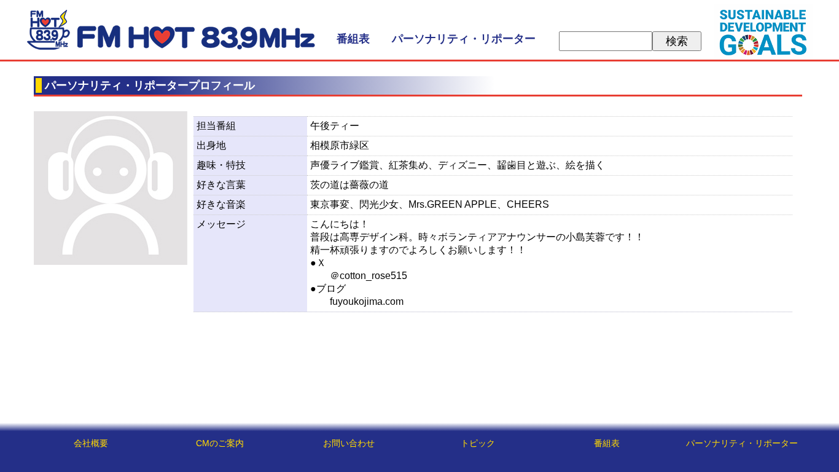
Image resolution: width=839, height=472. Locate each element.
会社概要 (91, 443)
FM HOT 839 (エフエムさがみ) (170, 30)
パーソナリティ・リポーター (464, 39)
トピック (478, 443)
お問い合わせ (349, 443)
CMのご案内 (220, 443)
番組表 (353, 39)
